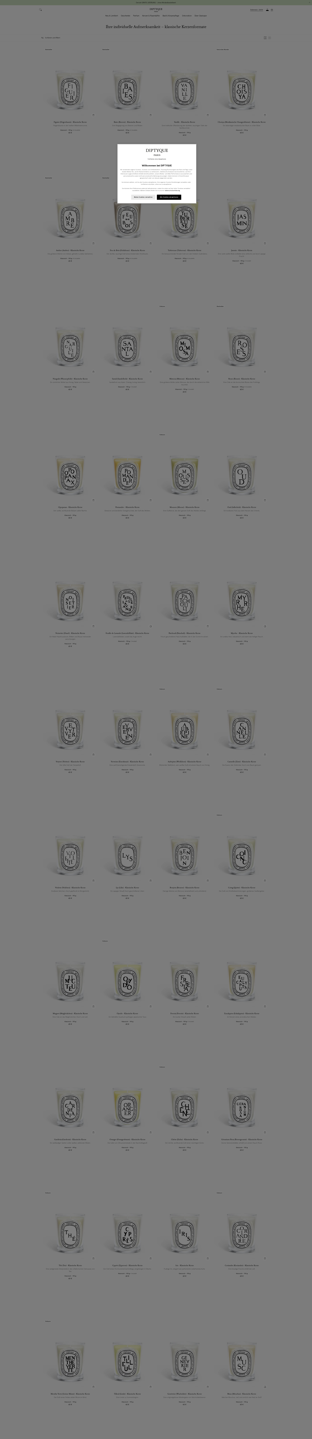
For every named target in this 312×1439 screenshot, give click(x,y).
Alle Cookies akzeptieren (169, 197)
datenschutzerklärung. (172, 190)
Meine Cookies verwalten (143, 197)
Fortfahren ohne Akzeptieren (157, 159)
